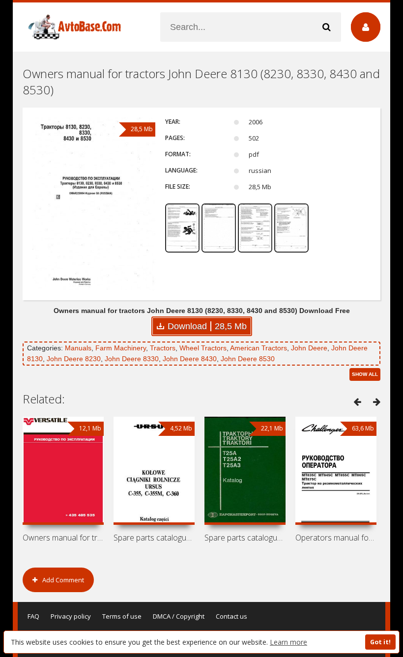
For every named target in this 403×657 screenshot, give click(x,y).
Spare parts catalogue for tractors (154, 537)
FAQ (33, 616)
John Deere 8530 (248, 359)
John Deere (309, 348)
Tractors (162, 348)
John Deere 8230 (74, 359)
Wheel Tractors (203, 348)
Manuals (78, 348)
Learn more (288, 642)
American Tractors (258, 348)
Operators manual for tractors (335, 537)
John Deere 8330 (132, 359)
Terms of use (122, 616)
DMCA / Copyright (178, 616)
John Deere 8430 (190, 359)
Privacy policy (71, 616)
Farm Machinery (120, 348)
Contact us (231, 616)
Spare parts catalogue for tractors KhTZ (245, 537)
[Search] (326, 27)
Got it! (380, 642)
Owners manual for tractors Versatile (63, 537)
